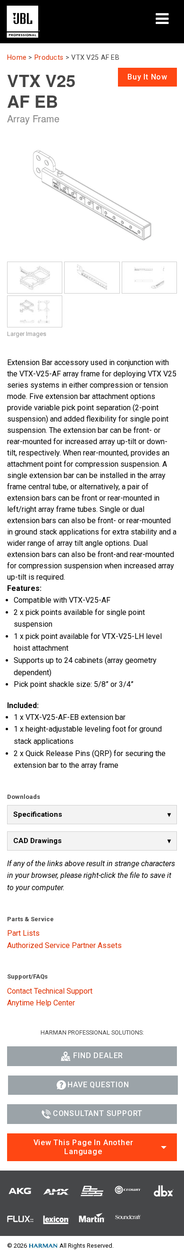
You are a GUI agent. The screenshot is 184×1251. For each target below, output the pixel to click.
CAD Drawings (37, 841)
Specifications (37, 814)
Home (16, 58)
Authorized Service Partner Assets (64, 945)
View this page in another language (83, 1147)
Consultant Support (97, 1113)
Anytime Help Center (41, 1002)
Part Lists (23, 933)
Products (48, 58)
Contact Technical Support (49, 991)
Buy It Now (147, 76)
